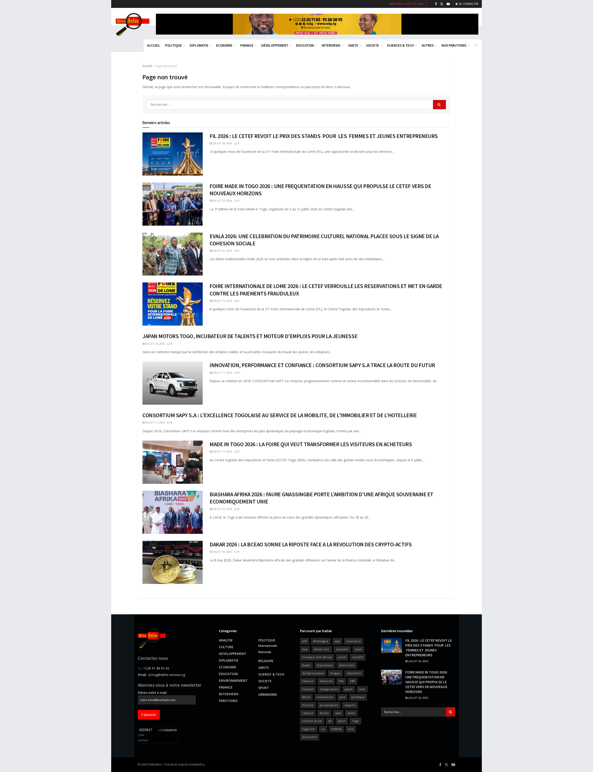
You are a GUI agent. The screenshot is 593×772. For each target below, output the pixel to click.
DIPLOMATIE (199, 45)
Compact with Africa (317, 657)
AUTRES (428, 45)
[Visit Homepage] (132, 24)
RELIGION (265, 661)
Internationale (267, 646)
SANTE (353, 45)
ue (323, 729)
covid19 (357, 657)
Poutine (308, 705)
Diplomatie (325, 665)
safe (338, 713)
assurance (353, 641)
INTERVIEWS (331, 45)
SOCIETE (372, 45)
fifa (341, 681)
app (337, 641)
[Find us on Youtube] (448, 4)
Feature (308, 681)
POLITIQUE (173, 45)
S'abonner (148, 714)
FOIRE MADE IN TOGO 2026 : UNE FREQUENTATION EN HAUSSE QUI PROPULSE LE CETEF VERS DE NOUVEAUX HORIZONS (426, 682)
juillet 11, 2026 (222, 372)
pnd (342, 697)
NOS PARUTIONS (454, 45)
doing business (313, 673)
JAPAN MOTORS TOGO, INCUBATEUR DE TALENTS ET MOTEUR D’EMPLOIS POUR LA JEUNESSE (249, 336)
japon (349, 689)
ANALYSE (226, 640)
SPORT (263, 688)
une (350, 729)
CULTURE (226, 647)
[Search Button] (476, 45)
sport (342, 721)
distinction (347, 665)
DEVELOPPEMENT (232, 653)
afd (304, 641)
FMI (352, 681)
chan (358, 649)
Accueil (147, 66)
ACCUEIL (153, 45)
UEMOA (336, 729)
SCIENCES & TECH (400, 45)
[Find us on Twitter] (441, 4)
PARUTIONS (228, 700)
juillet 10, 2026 (222, 509)
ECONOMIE (224, 45)
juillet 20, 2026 (222, 250)
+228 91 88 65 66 (156, 668)
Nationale (264, 652)
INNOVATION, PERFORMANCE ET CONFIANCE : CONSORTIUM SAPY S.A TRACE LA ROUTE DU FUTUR (322, 365)
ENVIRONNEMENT (233, 680)
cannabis (342, 649)
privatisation (329, 705)
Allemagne (320, 641)
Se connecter (468, 4)
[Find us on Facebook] (436, 4)
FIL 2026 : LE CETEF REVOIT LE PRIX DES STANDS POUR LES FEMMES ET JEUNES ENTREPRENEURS (324, 136)
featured (326, 681)
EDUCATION (305, 45)
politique (358, 697)
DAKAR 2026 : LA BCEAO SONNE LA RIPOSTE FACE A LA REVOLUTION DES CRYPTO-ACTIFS (311, 544)
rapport (350, 705)
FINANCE (246, 45)
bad (305, 649)
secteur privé (312, 721)
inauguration (329, 689)
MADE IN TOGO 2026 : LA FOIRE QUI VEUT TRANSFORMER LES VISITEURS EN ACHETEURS (311, 444)
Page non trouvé (166, 66)
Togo (355, 721)
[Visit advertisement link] (317, 24)
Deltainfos (154, 764)
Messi (306, 697)
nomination (325, 697)
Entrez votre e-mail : (153, 692)
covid (342, 657)
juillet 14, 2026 (155, 343)
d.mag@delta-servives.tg (166, 675)
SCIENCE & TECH (271, 674)
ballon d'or (322, 649)
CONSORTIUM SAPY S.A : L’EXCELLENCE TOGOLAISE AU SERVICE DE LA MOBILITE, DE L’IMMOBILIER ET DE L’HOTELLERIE (279, 415)
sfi (330, 721)
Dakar (306, 665)
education (354, 673)
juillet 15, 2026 (222, 300)
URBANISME (267, 694)
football (308, 689)
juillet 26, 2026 (222, 143)
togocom (308, 729)
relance (307, 713)
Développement (274, 45)
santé (351, 713)
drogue (335, 673)
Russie (324, 713)
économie (309, 737)
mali (362, 689)
